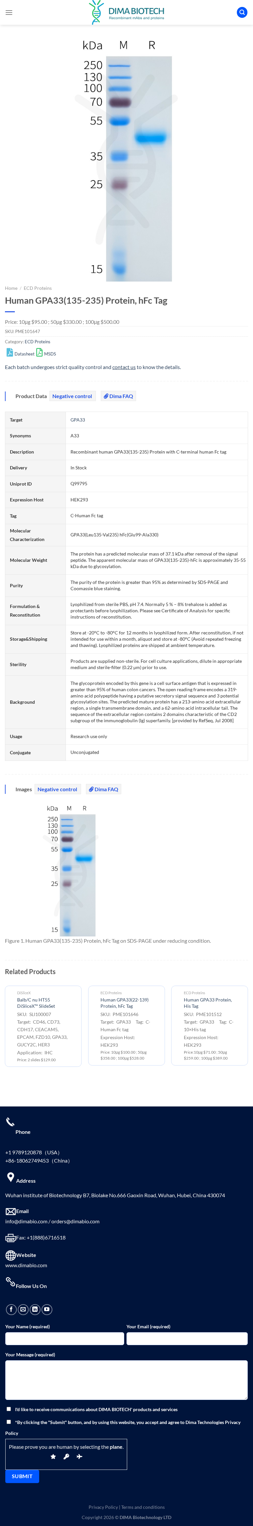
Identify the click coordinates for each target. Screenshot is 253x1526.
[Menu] (9, 12)
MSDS (50, 353)
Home (11, 288)
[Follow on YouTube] (47, 1309)
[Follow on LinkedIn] (35, 1309)
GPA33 (77, 420)
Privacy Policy (103, 1507)
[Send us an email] (23, 1309)
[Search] (242, 12)
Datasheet (24, 353)
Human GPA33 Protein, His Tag (208, 1003)
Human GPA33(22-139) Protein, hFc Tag (124, 1003)
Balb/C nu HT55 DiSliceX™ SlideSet (36, 1003)
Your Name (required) (27, 1326)
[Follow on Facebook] (11, 1309)
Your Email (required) (148, 1326)
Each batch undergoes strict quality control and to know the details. (93, 367)
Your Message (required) (30, 1354)
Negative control (72, 396)
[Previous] (5, 1029)
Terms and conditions (143, 1507)
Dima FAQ (120, 396)
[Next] (248, 1029)
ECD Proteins (38, 288)
